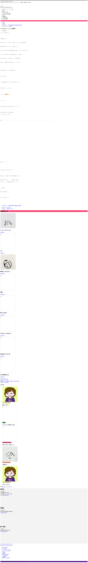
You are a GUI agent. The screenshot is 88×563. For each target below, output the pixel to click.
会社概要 (4, 556)
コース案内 (4, 548)
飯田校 (10, 205)
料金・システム (5, 11)
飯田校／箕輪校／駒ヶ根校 (16, 205)
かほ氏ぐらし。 (5, 20)
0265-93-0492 (4, 531)
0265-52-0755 (6, 495)
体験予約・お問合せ (6, 557)
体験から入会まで (5, 554)
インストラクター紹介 (6, 14)
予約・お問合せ (5, 18)
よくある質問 (4, 17)
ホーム (3, 10)
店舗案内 (4, 16)
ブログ (3, 15)
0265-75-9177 (4, 512)
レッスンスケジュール (6, 13)
